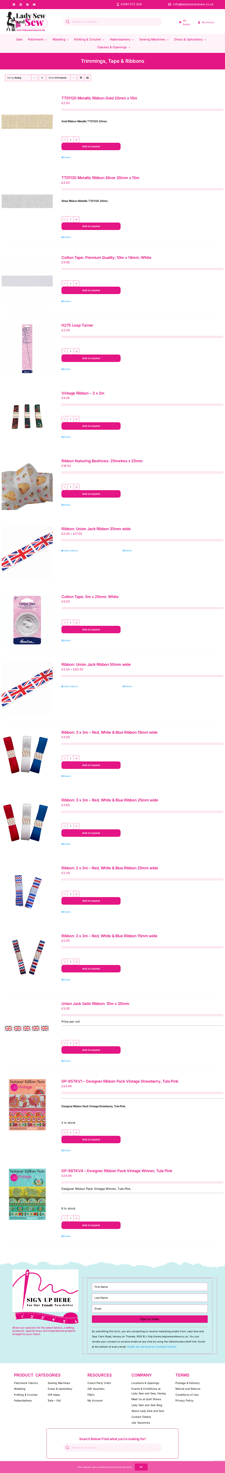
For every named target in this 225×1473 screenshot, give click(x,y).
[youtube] (34, 4)
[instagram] (27, 4)
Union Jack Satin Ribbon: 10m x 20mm (95, 1003)
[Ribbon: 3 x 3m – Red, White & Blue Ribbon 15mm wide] (27, 755)
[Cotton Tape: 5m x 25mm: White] (27, 620)
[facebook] (13, 4)
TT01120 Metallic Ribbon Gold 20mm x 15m (99, 98)
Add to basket (91, 146)
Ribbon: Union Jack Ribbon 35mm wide (96, 529)
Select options (71, 550)
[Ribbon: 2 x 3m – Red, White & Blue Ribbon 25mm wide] (27, 891)
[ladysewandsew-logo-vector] (27, 13)
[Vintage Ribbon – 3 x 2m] (27, 416)
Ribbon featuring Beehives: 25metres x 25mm (102, 461)
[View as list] (87, 78)
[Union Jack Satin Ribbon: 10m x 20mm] (27, 1027)
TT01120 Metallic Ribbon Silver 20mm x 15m (100, 177)
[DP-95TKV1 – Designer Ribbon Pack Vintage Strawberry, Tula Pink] (27, 1104)
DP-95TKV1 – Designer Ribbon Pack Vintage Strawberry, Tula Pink (119, 1081)
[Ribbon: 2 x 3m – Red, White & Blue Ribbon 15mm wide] (27, 959)
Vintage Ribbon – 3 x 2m (82, 393)
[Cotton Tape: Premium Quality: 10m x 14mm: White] (27, 281)
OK (141, 1467)
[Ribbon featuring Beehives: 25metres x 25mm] (27, 484)
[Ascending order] (42, 77)
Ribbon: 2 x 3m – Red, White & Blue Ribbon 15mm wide (109, 936)
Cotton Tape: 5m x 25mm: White (89, 596)
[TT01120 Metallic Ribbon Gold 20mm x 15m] (27, 121)
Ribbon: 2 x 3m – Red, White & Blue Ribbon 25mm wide (109, 868)
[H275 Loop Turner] (27, 348)
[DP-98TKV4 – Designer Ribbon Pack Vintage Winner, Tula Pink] (27, 1194)
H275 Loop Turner (77, 325)
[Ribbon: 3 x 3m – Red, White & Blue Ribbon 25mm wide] (27, 823)
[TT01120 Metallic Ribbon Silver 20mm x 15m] (27, 201)
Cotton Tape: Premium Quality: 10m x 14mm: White (106, 257)
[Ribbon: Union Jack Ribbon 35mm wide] (27, 552)
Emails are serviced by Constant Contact (151, 1346)
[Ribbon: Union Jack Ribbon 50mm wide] (27, 688)
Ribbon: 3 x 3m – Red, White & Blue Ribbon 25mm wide (109, 800)
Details (67, 157)
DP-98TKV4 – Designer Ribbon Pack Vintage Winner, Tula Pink (116, 1171)
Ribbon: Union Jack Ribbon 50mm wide (96, 664)
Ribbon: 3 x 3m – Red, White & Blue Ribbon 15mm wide (109, 732)
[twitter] (20, 4)
